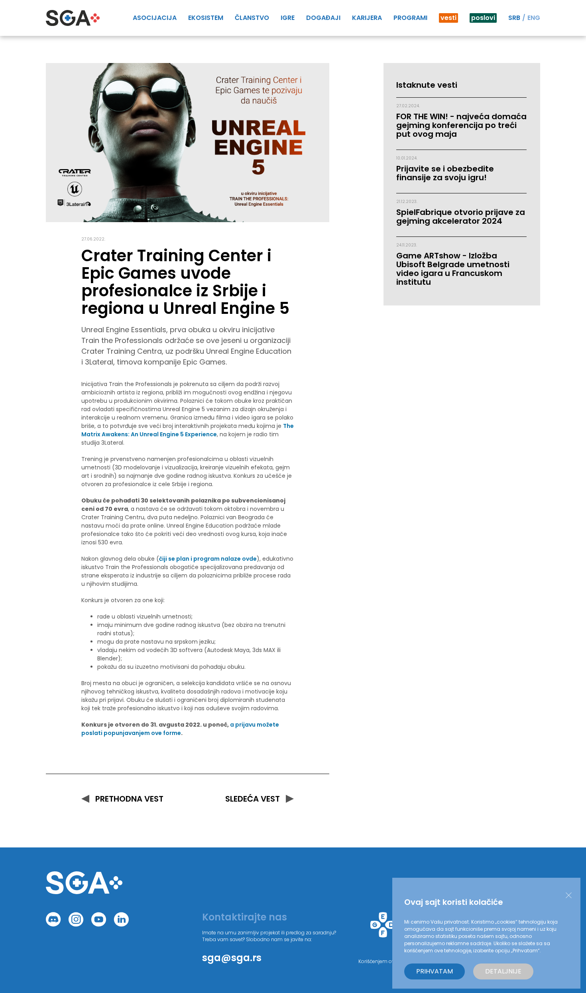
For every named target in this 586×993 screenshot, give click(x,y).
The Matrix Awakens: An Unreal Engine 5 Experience (187, 430)
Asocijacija (155, 17)
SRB (514, 17)
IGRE (288, 17)
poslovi (483, 17)
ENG (533, 17)
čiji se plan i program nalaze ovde (208, 559)
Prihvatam (434, 971)
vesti (448, 17)
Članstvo (252, 17)
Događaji (323, 17)
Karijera (367, 17)
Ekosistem (205, 17)
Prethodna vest (129, 798)
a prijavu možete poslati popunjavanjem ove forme (180, 729)
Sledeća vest (252, 798)
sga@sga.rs (232, 957)
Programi (410, 17)
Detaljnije (503, 971)
